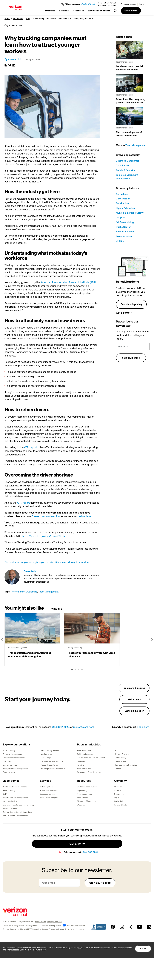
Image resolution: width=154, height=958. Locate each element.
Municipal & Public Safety (129, 212)
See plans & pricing (131, 304)
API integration (46, 787)
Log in (141, 4)
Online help (119, 801)
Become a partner (47, 794)
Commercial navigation (13, 754)
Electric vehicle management (15, 797)
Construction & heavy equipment (91, 758)
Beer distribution (84, 750)
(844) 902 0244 (88, 4)
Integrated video (10, 801)
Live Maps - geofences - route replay (18, 805)
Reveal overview (10, 808)
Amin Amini (30, 571)
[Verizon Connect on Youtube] (139, 927)
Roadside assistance (49, 765)
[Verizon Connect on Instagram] (122, 927)
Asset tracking (9, 750)
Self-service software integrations (17, 812)
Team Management (48, 591)
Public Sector (123, 226)
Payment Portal (120, 805)
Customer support (128, 4)
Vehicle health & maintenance (15, 816)
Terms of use (40, 922)
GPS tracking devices (50, 750)
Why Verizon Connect (99, 10)
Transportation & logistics (126, 765)
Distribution (122, 203)
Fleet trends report (85, 794)
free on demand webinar (46, 516)
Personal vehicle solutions (52, 761)
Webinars (81, 805)
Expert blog (82, 790)
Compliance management (14, 758)
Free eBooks (82, 797)
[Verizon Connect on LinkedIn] (149, 927)
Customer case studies (87, 787)
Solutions (64, 10)
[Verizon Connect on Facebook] (113, 927)
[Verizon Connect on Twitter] (130, 927)
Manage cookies (54, 922)
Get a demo (131, 10)
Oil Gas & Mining (125, 222)
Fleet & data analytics (49, 797)
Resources (78, 10)
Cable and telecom (85, 754)
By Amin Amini (13, 59)
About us (118, 787)
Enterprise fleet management (15, 768)
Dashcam (7, 761)
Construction (123, 198)
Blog (28, 18)
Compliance (122, 165)
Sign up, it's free (131, 357)
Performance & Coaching (24, 591)
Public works (120, 761)
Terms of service (72, 929)
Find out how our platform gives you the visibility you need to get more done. (47, 562)
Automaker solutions (48, 790)
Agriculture (122, 194)
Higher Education (125, 208)
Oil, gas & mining (122, 754)
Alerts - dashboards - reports (15, 787)
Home (7, 18)
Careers (117, 790)
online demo (85, 516)
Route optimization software (53, 768)
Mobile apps (46, 758)
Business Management (128, 160)
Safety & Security (125, 170)
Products (50, 10)
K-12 (116, 750)
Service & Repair (125, 231)
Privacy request (32, 925)
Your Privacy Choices (76, 925)
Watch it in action (134, 710)
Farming (80, 765)
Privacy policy (55, 929)
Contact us (118, 794)
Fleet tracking (9, 772)
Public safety (120, 758)
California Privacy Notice (13, 925)
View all (55, 608)
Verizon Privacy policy (51, 925)
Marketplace (46, 754)
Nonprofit (121, 217)
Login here (143, 726)
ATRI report (30, 447)
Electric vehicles (10, 765)
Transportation (124, 236)
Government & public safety (89, 772)
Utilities (120, 241)
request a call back (83, 726)
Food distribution (84, 768)
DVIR (5, 794)
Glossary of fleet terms (86, 801)
